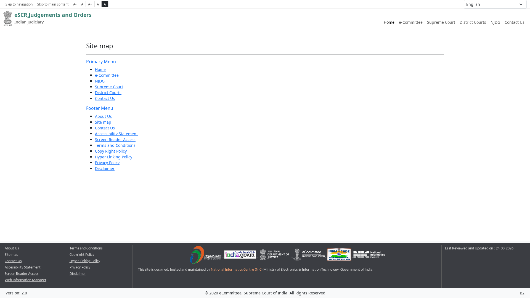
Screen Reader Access (115, 139)
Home (389, 22)
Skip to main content (52, 4)
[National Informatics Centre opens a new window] (369, 256)
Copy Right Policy (111, 151)
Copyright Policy (82, 255)
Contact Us (514, 22)
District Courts (473, 22)
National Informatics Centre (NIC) (237, 270)
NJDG (495, 22)
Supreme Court (441, 22)
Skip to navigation (19, 4)
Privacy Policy (107, 162)
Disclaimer (105, 168)
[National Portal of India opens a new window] (241, 256)
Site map (103, 122)
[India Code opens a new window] (339, 256)
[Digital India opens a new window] (206, 256)
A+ (90, 4)
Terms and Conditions (115, 145)
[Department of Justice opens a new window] (275, 256)
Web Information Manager (25, 280)
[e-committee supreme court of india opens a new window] (309, 256)
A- (74, 4)
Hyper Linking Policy (113, 156)
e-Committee (411, 22)
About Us (103, 116)
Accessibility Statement (116, 133)
